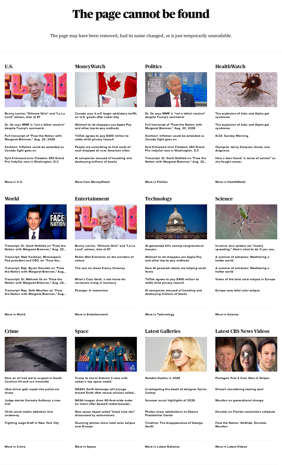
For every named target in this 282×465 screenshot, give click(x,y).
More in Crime (15, 446)
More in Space (85, 446)
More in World (15, 314)
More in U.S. (14, 182)
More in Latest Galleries (162, 446)
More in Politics (156, 182)
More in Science (227, 314)
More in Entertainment (91, 314)
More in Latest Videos (231, 446)
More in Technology (159, 314)
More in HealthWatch (230, 182)
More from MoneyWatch (92, 182)
